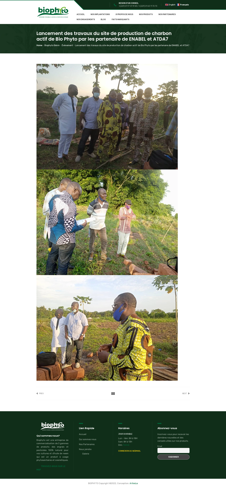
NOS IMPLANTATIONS (100, 14)
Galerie (85, 453)
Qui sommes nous (87, 439)
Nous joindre (85, 449)
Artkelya (134, 483)
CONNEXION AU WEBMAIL (129, 451)
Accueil (82, 434)
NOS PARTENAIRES (167, 14)
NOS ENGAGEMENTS (86, 19)
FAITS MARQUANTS (120, 19)
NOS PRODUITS (146, 14)
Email (159, 446)
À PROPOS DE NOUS (124, 14)
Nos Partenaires (87, 444)
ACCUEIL (81, 14)
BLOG (103, 19)
